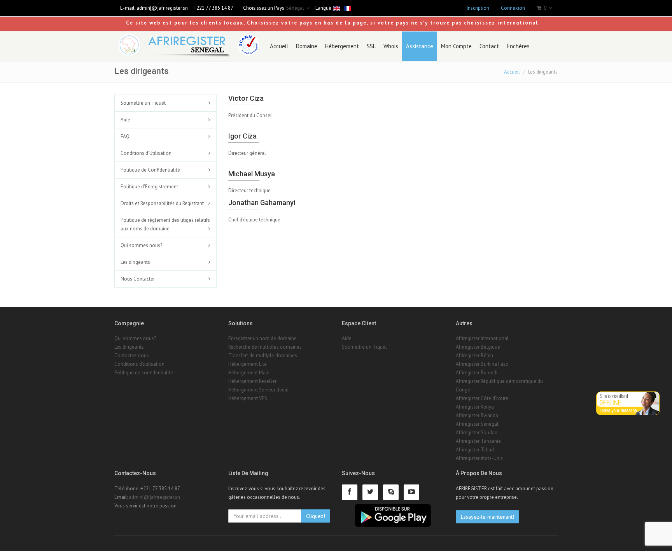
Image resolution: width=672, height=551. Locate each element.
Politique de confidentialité (143, 372)
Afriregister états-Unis (479, 458)
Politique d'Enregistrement (149, 186)
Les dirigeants (135, 262)
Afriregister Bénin (474, 355)
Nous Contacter (138, 279)
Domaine (306, 46)
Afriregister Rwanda (477, 415)
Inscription (478, 8)
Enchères (518, 46)
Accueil (279, 46)
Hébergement (342, 46)
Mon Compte (456, 46)
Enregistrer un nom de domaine (262, 338)
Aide (125, 119)
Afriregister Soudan (476, 432)
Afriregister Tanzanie (478, 441)
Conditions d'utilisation (139, 364)
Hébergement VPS (247, 398)
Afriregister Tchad (475, 449)
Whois (390, 46)
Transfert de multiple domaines (262, 355)
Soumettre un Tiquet (143, 103)
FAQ (125, 136)
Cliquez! (315, 515)
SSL (371, 46)
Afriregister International (482, 338)
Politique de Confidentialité (150, 170)
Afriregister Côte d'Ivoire (482, 398)
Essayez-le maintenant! (487, 516)
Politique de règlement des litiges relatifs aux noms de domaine (165, 224)
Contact (489, 46)
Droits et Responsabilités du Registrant (162, 203)
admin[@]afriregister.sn (162, 8)
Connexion (513, 8)
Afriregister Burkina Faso (482, 364)
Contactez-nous (131, 355)
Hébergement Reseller (252, 381)
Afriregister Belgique (478, 347)
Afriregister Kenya (475, 407)
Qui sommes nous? (141, 245)
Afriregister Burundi (476, 372)
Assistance (419, 46)
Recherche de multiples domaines (265, 347)
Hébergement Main (249, 372)
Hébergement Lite (247, 364)
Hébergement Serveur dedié (258, 389)
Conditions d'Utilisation (146, 153)
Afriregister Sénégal (477, 424)
